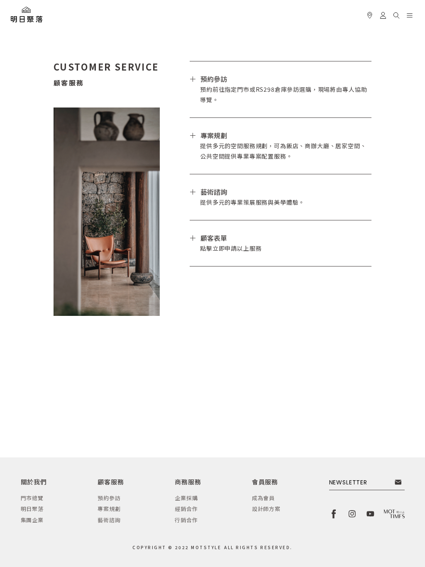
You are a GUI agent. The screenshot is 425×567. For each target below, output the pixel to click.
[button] (396, 14)
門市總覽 (32, 498)
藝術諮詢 (109, 520)
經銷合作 (186, 509)
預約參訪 (109, 498)
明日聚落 (32, 509)
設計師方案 (266, 509)
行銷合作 (186, 520)
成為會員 (263, 498)
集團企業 (32, 520)
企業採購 (186, 498)
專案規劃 (109, 509)
